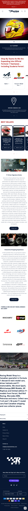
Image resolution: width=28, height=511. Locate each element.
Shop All (4, 439)
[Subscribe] (23, 476)
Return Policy (6, 435)
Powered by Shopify (16, 503)
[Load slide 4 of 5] (15, 42)
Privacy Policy (6, 433)
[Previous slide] (8, 41)
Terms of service (14, 505)
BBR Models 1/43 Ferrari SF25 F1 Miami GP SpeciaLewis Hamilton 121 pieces (19, 140)
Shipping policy (22, 505)
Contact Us (5, 430)
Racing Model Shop (8, 503)
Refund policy (24, 503)
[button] (2, 11)
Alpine (6, 83)
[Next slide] (19, 41)
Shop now (14, 228)
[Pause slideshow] (26, 41)
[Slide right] (16, 52)
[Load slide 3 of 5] (14, 42)
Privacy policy (7, 505)
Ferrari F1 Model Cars (19, 84)
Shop (4, 427)
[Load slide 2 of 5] (12, 42)
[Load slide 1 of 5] (11, 42)
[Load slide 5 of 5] (17, 42)
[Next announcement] (25, 6)
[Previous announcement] (2, 6)
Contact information (15, 507)
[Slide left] (11, 52)
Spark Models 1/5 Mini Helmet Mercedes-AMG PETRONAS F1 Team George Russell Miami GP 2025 (6, 140)
